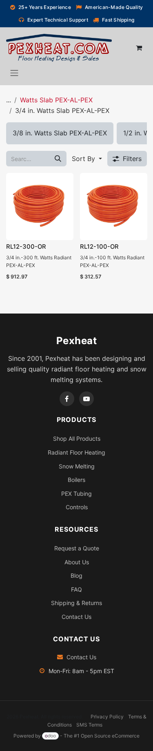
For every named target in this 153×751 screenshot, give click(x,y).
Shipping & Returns (76, 602)
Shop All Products (76, 438)
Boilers (76, 479)
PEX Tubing (76, 493)
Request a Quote (76, 548)
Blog (76, 575)
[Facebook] (67, 398)
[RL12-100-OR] (113, 206)
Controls (77, 507)
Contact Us (76, 616)
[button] (87, 158)
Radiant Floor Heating (76, 452)
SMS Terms (89, 725)
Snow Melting (77, 466)
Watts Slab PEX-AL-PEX (56, 100)
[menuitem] (59, 133)
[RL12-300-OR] (39, 206)
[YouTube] (86, 398)
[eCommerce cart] (139, 48)
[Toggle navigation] (14, 72)
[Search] (58, 158)
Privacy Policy (107, 716)
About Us (76, 562)
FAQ (76, 589)
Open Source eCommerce (110, 736)
